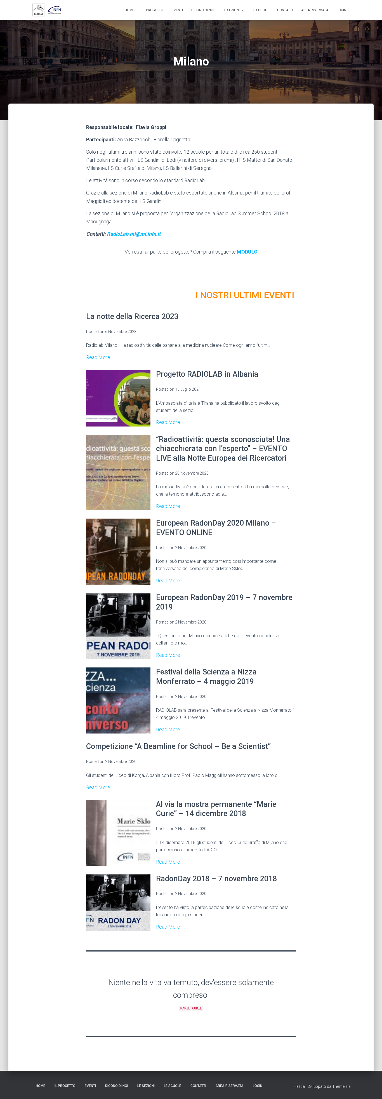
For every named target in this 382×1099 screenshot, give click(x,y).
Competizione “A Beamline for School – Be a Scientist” (178, 746)
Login (341, 10)
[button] (241, 10)
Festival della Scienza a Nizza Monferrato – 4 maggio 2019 (206, 676)
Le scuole (260, 10)
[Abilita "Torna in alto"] (371, 1088)
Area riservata (314, 10)
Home (129, 10)
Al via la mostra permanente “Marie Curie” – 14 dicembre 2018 (216, 809)
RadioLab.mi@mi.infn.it (134, 234)
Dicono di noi (202, 10)
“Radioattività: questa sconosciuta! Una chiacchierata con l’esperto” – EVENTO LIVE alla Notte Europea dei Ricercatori (223, 449)
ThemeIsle (341, 1086)
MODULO (247, 252)
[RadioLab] (46, 10)
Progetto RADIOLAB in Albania (207, 374)
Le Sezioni (231, 10)
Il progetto (153, 10)
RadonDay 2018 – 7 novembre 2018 (216, 878)
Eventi (177, 10)
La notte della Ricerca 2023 (132, 316)
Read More (98, 357)
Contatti (285, 10)
